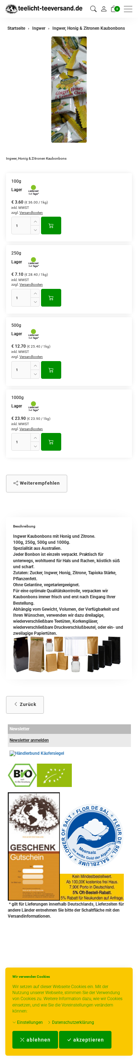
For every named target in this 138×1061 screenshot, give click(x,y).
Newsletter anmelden (29, 740)
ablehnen (38, 1040)
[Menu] (130, 9)
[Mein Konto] (103, 9)
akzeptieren (88, 1040)
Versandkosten (31, 213)
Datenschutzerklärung (72, 1022)
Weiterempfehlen (39, 483)
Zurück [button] (27, 704)
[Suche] (93, 9)
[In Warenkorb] (51, 225)
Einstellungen (29, 1022)
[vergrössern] (69, 89)
